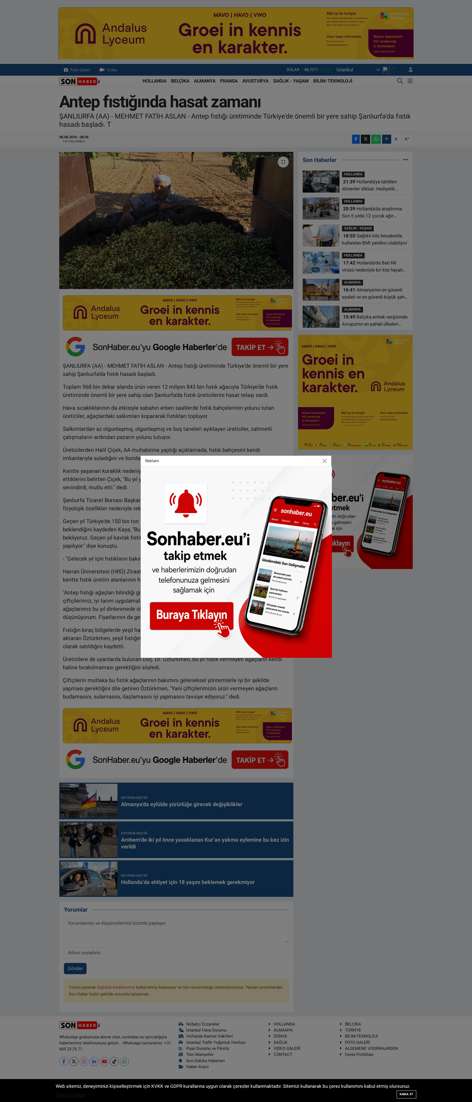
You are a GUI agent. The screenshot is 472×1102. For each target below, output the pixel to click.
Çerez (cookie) (71, 1095)
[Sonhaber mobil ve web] (236, 561)
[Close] (324, 461)
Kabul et (406, 1094)
